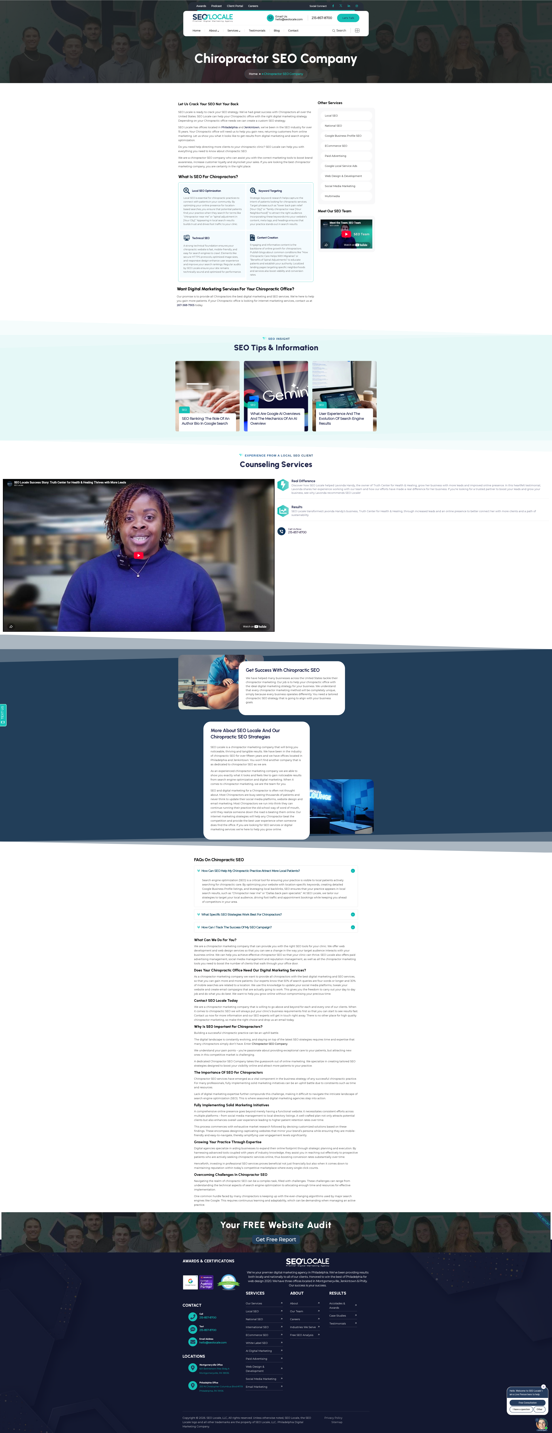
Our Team (296, 1311)
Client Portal (235, 6)
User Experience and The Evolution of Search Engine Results (341, 418)
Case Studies (337, 1315)
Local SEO (252, 1311)
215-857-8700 (322, 18)
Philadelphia (229, 127)
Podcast (216, 6)
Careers (253, 6)
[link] (270, 18)
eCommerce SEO (257, 1335)
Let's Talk (348, 18)
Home (197, 30)
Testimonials (257, 30)
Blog (277, 30)
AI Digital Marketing (259, 1351)
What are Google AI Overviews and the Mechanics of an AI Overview (275, 418)
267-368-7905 (185, 305)
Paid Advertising (256, 1358)
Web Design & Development (255, 1369)
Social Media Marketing (261, 1379)
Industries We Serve (303, 1327)
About (213, 30)
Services (233, 30)
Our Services (254, 1303)
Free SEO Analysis (301, 1335)
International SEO (257, 1327)
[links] (213, 18)
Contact (293, 30)
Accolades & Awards (337, 1305)
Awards (201, 6)
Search (341, 30)
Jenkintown (251, 127)
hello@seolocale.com (289, 19)
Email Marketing (256, 1386)
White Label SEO (257, 1343)
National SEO (254, 1319)
